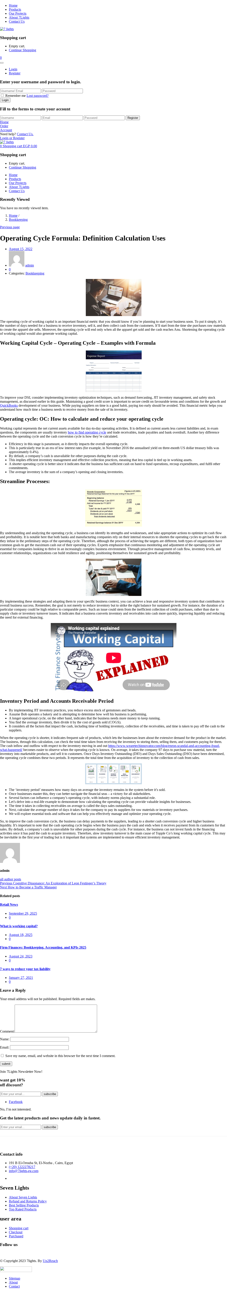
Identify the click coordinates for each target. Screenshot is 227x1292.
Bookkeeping (18, 219)
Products (15, 9)
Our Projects (17, 13)
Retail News (9, 904)
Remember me (15, 96)
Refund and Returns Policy (28, 1201)
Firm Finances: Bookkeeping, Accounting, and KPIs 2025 (43, 947)
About (13, 1282)
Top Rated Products (23, 1209)
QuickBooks (9, 405)
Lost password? (38, 96)
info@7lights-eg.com (23, 1171)
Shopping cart (18, 1228)
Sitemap (14, 1278)
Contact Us (17, 21)
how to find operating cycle (87, 432)
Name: (4, 1039)
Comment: (7, 1031)
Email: (4, 1047)
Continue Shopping (22, 50)
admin (29, 265)
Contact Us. (25, 134)
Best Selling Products (24, 1205)
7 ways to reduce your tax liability (25, 969)
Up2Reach (50, 1261)
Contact (14, 1286)
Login (13, 69)
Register (14, 73)
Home (13, 5)
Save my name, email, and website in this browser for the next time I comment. (60, 1056)
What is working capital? (19, 926)
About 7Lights (19, 17)
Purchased (16, 1236)
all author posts (10, 879)
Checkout (15, 1232)
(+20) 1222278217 (22, 1167)
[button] (1, 58)
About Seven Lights (23, 1197)
